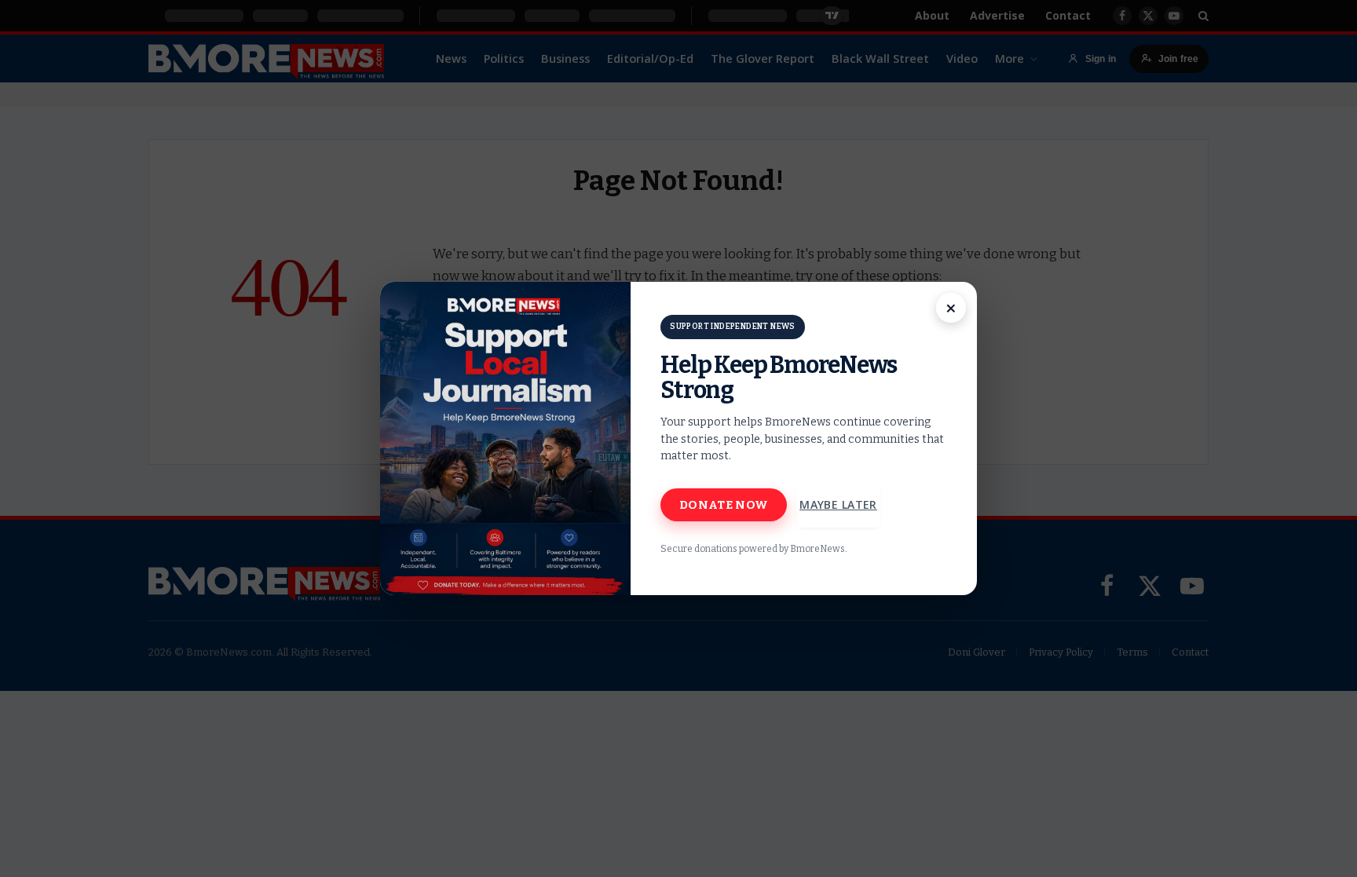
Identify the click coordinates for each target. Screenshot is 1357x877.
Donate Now (723, 505)
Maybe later (838, 504)
